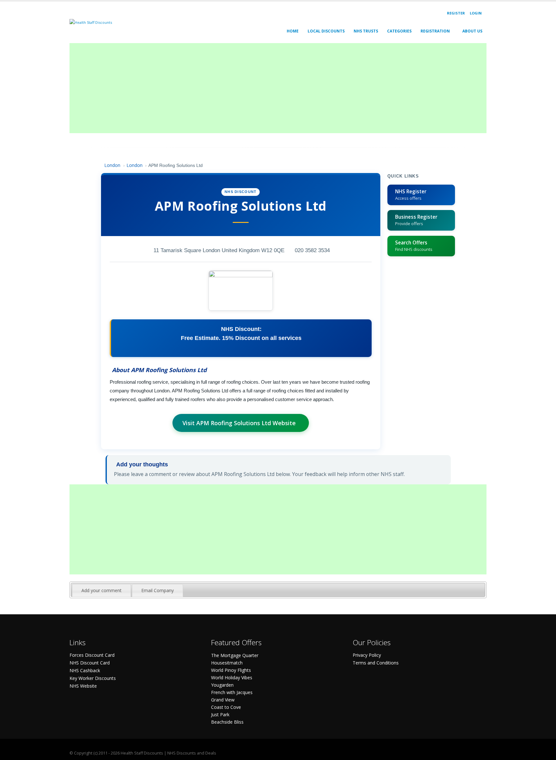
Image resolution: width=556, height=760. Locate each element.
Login (476, 13)
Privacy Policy (367, 655)
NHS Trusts (366, 31)
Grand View (223, 700)
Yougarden (222, 685)
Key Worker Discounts (93, 678)
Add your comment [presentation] (101, 590)
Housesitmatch (227, 663)
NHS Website (83, 686)
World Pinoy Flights (231, 670)
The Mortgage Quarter (234, 655)
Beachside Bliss (227, 722)
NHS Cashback (85, 670)
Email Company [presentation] (157, 590)
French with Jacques (232, 692)
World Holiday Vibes (231, 677)
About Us (472, 31)
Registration (435, 31)
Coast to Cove (226, 707)
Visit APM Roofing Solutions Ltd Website (239, 423)
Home (293, 31)
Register (456, 13)
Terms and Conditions (376, 663)
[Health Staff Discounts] (91, 22)
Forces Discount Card (92, 655)
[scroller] (545, 752)
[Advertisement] (263, 88)
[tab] (101, 590)
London (112, 165)
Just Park (220, 714)
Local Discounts (326, 31)
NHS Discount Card (90, 663)
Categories (399, 31)
